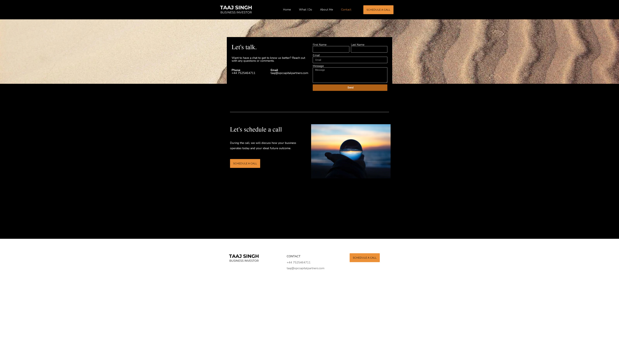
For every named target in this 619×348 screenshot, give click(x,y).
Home (287, 9)
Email (316, 55)
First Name (320, 45)
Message (318, 66)
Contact (346, 9)
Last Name (357, 45)
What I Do (305, 9)
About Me (326, 9)
